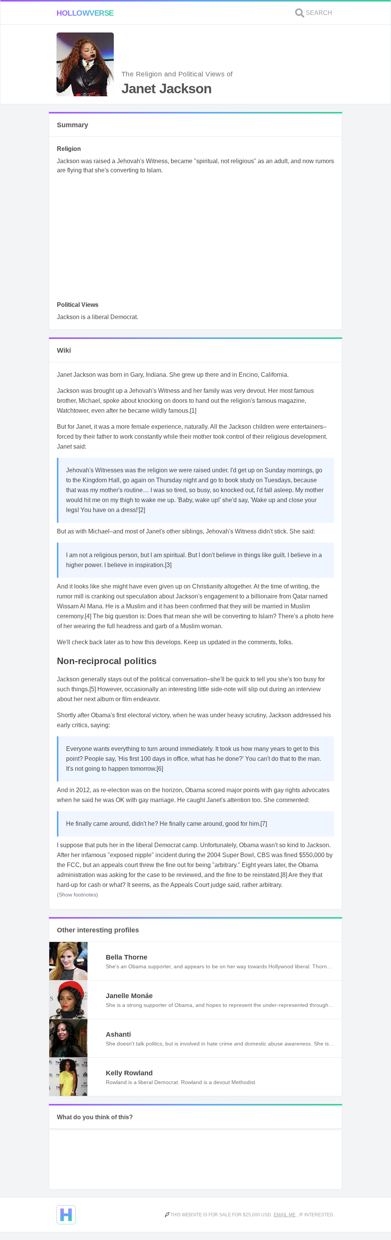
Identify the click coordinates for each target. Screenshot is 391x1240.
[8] (284, 875)
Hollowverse (85, 13)
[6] (160, 768)
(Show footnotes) (77, 895)
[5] (92, 689)
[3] (168, 565)
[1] (193, 410)
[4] (88, 616)
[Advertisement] (195, 239)
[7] (263, 823)
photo (312, 616)
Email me (285, 1214)
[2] (142, 510)
